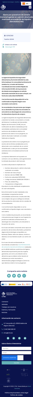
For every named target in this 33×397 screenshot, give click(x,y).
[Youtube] (25, 338)
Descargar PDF (10, 47)
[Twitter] (13, 338)
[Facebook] (8, 338)
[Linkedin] (19, 338)
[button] (30, 7)
